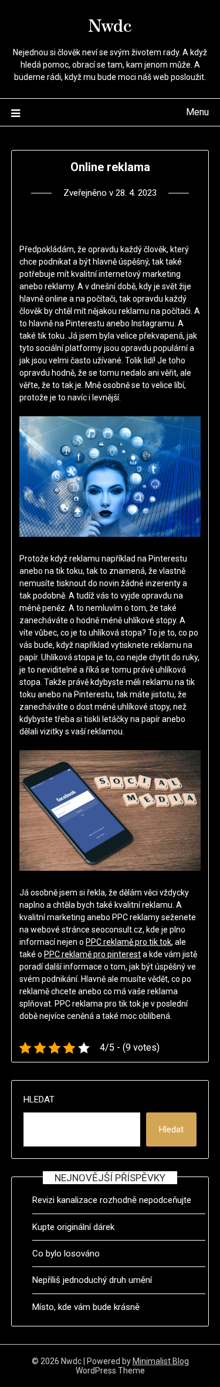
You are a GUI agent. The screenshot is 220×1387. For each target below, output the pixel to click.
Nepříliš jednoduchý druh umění (92, 1280)
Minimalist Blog (161, 1361)
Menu (197, 112)
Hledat (39, 1099)
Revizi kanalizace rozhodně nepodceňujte (111, 1200)
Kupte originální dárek (73, 1227)
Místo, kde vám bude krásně (86, 1307)
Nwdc (110, 24)
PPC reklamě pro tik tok (128, 942)
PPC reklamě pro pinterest (92, 954)
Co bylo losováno (66, 1253)
